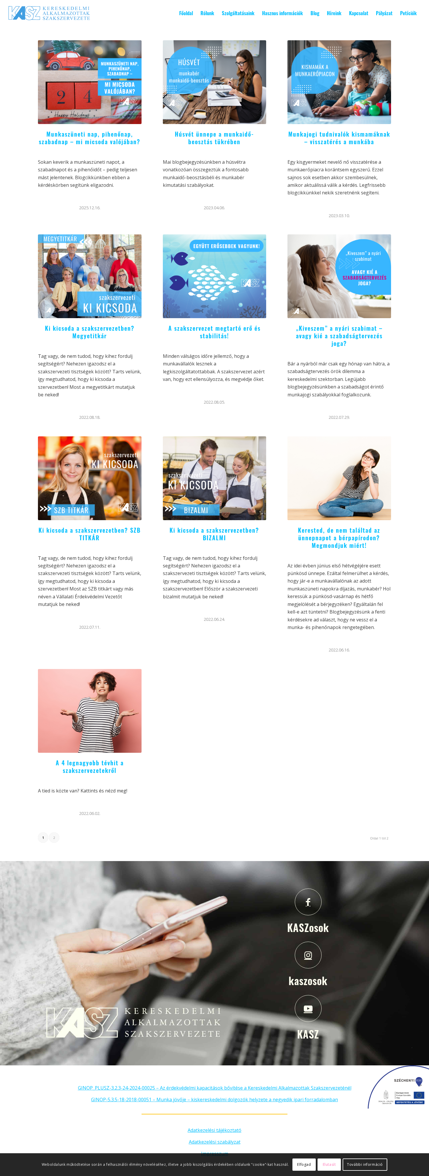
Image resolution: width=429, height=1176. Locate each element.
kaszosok (308, 980)
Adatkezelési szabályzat (214, 1142)
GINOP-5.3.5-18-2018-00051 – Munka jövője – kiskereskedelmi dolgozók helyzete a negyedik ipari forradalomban (214, 1099)
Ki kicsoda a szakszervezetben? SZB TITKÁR (90, 534)
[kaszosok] (308, 955)
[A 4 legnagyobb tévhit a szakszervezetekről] (90, 711)
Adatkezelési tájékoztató (214, 1130)
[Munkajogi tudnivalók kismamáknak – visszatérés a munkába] (339, 82)
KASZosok (308, 927)
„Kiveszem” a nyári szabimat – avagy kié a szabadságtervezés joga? (339, 336)
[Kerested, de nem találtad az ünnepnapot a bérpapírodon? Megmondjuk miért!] (339, 478)
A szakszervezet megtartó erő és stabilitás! (214, 332)
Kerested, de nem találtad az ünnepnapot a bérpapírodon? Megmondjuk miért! (339, 538)
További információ (365, 1164)
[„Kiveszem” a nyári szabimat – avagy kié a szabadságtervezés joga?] (339, 276)
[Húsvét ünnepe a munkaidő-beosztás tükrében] (214, 82)
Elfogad (304, 1164)
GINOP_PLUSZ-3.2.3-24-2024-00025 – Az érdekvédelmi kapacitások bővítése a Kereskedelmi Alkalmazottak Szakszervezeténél (214, 1088)
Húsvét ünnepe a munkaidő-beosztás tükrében (214, 138)
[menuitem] (186, 13)
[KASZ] (308, 1008)
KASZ (308, 1033)
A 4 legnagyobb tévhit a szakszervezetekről (90, 766)
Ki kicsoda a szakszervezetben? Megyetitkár (90, 332)
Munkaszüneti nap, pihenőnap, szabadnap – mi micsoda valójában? (89, 138)
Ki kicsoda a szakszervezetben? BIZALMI (214, 534)
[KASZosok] (308, 901)
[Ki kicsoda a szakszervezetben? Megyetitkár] (90, 276)
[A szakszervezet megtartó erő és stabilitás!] (214, 276)
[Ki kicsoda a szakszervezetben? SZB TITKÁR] (90, 478)
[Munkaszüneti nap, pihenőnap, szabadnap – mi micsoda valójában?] (90, 82)
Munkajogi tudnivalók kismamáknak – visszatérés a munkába (339, 138)
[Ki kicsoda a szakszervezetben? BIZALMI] (214, 478)
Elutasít (329, 1164)
